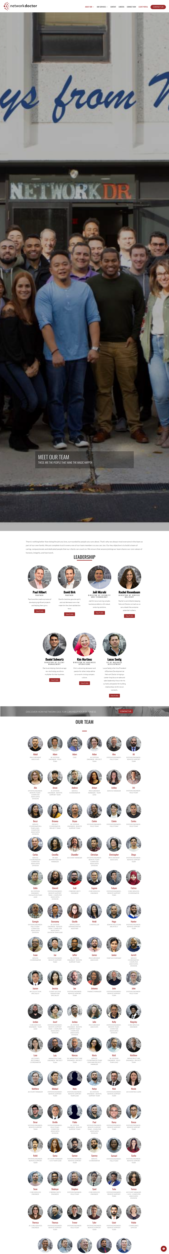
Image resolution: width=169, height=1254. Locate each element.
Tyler (94, 1222)
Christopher (114, 854)
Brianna (55, 821)
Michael (55, 1088)
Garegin (35, 921)
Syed (94, 1189)
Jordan (35, 1021)
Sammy (94, 1155)
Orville (55, 1122)
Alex (114, 754)
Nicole (133, 1088)
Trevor (74, 1222)
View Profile (39, 611)
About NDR (88, 7)
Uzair (114, 1222)
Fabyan (114, 888)
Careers (121, 7)
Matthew (133, 1055)
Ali (134, 754)
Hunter (133, 921)
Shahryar (55, 1189)
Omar (35, 1122)
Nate (75, 1088)
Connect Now (131, 7)
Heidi (94, 921)
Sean (35, 1189)
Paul (94, 1122)
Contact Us (158, 7)
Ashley (114, 787)
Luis (55, 1055)
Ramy (114, 1122)
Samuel (114, 1155)
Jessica (55, 988)
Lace (35, 1055)
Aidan (94, 754)
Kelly (114, 1021)
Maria (94, 1055)
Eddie (35, 888)
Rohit (35, 1155)
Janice (113, 955)
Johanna (94, 988)
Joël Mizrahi (99, 592)
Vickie (133, 1222)
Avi (133, 787)
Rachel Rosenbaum (129, 592)
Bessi (35, 821)
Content (113, 7)
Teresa (133, 1189)
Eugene (94, 888)
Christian (94, 854)
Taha (114, 1189)
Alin (35, 787)
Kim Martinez (84, 659)
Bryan (74, 821)
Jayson (35, 988)
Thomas (55, 1222)
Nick (114, 1088)
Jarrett (133, 955)
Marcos (75, 1055)
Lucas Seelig (114, 659)
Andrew (75, 787)
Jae (55, 955)
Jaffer (74, 955)
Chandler (74, 854)
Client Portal (143, 7)
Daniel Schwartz (54, 659)
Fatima (133, 888)
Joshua (74, 1021)
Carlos (133, 821)
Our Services (101, 7)
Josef (55, 1021)
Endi (74, 888)
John (114, 988)
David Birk (70, 592)
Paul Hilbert (39, 592)
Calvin (94, 821)
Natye (94, 1088)
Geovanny (55, 921)
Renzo (133, 1122)
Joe (74, 988)
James (94, 955)
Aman (55, 787)
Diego (133, 854)
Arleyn (94, 787)
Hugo (114, 921)
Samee (74, 1155)
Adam (55, 754)
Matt (114, 1055)
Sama (55, 1155)
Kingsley (133, 1021)
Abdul (35, 754)
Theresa (35, 1222)
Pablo (74, 1122)
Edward (55, 888)
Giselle (74, 921)
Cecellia (55, 854)
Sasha (133, 1155)
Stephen (74, 1189)
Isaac (35, 955)
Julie (94, 1021)
